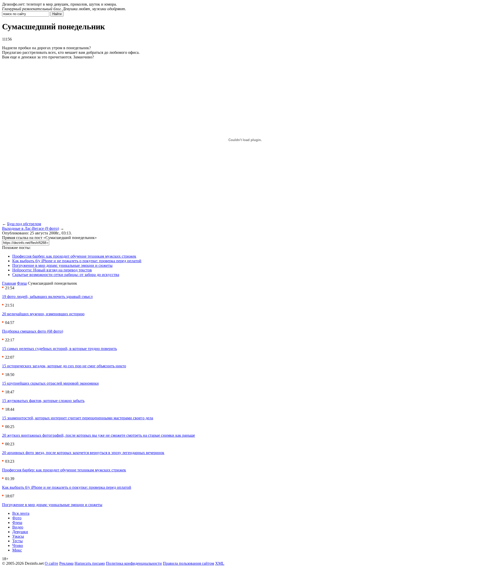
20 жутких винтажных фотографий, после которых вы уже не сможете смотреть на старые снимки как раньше (98, 435)
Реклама (66, 563)
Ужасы (18, 536)
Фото (16, 518)
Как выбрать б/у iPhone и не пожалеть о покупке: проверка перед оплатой (76, 261)
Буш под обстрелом (24, 224)
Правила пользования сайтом (188, 563)
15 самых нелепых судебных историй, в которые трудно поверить (59, 348)
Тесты (17, 541)
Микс (17, 550)
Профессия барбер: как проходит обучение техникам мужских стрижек (74, 256)
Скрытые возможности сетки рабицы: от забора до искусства (65, 274)
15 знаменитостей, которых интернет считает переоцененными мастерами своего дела (77, 418)
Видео (17, 527)
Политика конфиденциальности (134, 563)
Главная (9, 283)
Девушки (20, 532)
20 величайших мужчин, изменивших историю (43, 314)
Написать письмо (90, 563)
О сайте (51, 563)
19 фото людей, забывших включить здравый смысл (47, 296)
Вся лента (20, 513)
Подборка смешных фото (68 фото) (32, 331)
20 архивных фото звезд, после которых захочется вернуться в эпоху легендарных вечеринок (83, 452)
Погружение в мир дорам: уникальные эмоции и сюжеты (62, 265)
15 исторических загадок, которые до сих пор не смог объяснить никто (64, 366)
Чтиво (17, 545)
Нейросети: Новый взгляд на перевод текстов (52, 270)
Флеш (22, 283)
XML (219, 563)
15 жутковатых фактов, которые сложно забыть (43, 400)
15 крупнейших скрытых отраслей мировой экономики (50, 383)
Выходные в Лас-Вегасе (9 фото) (30, 228)
